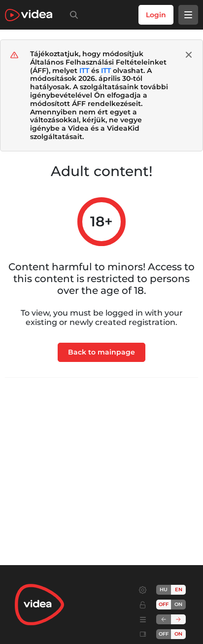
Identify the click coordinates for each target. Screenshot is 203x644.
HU (164, 589)
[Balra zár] (163, 619)
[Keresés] (72, 15)
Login (156, 14)
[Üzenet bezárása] (189, 55)
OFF (164, 634)
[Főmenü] (188, 15)
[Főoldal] (28, 15)
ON (178, 604)
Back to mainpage (101, 352)
